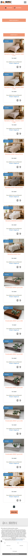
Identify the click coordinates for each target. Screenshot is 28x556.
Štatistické (21, 545)
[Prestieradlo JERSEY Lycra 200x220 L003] (14, 379)
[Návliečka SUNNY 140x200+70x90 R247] (14, 245)
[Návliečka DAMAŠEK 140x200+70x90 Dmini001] (14, 212)
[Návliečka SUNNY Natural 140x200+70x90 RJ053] (14, 179)
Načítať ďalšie (14, 512)
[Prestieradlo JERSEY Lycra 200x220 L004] (14, 279)
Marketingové (15, 551)
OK (1, 541)
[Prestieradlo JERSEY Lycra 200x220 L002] (14, 412)
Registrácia (18, 7)
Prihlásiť (11, 63)
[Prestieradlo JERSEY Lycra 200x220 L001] (14, 445)
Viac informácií (19, 540)
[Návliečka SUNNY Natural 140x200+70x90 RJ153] (14, 145)
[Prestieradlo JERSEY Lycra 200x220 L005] (14, 346)
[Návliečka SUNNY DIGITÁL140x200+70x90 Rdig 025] (14, 479)
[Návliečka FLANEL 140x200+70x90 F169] (14, 112)
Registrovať (16, 63)
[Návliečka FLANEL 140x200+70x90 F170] (14, 79)
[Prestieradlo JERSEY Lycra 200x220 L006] (14, 312)
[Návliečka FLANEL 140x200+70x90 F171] (14, 45)
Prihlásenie (9, 7)
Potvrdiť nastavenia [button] (14, 554)
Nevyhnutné (8, 545)
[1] (14, 507)
